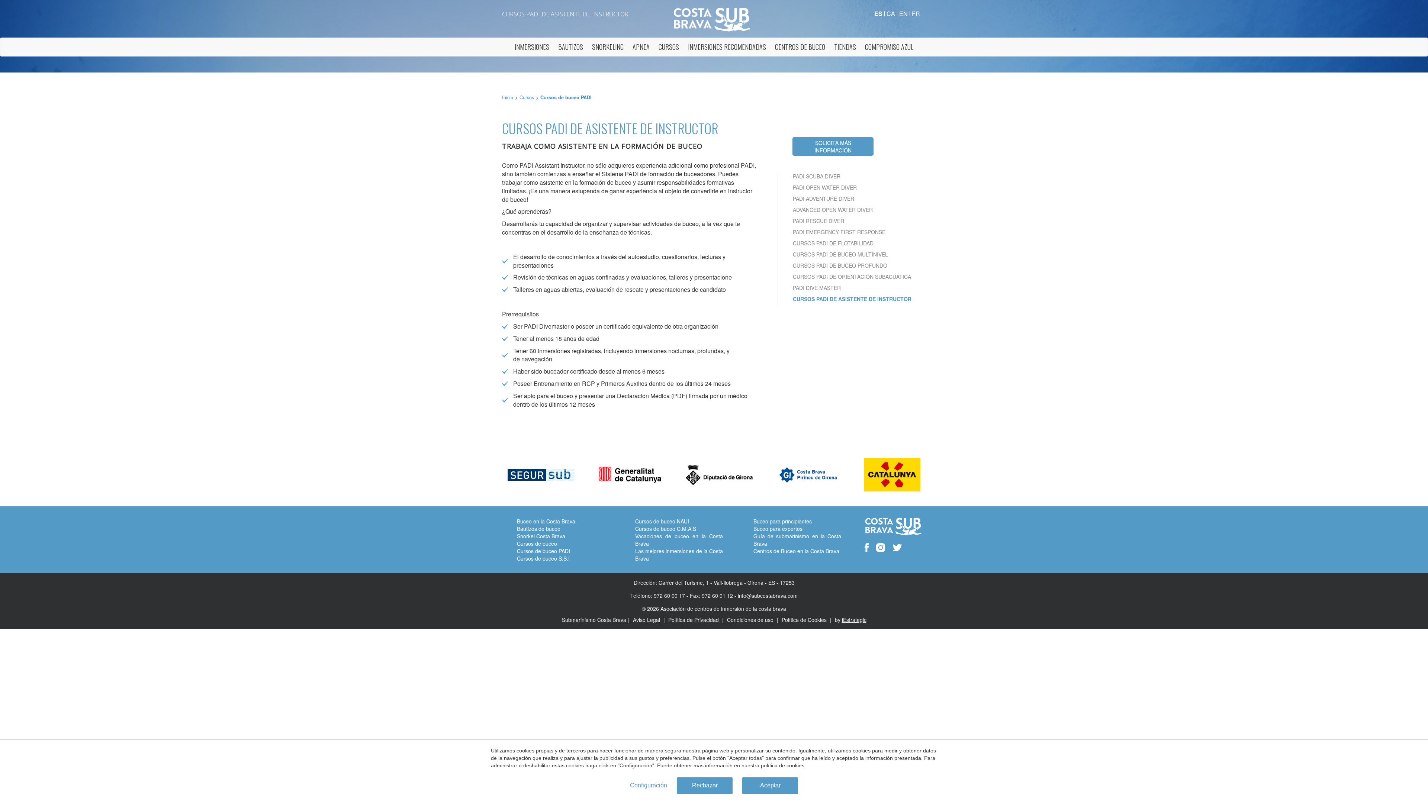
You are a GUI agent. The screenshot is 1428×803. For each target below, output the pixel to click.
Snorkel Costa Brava (541, 536)
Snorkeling (608, 47)
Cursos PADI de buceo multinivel (840, 254)
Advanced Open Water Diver (833, 209)
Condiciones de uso (751, 619)
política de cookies (782, 765)
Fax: (695, 595)
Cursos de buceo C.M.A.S (665, 528)
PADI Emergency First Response (839, 232)
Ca (891, 13)
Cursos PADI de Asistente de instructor (852, 299)
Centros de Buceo (800, 47)
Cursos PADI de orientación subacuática (852, 276)
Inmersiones (532, 47)
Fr (916, 13)
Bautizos (570, 47)
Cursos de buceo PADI (566, 97)
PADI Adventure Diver (823, 198)
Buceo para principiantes (782, 521)
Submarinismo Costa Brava (594, 619)
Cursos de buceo (537, 543)
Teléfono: (641, 595)
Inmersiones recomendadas (727, 47)
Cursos (669, 47)
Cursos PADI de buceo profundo (840, 265)
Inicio (507, 97)
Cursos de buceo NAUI (662, 521)
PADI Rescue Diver (818, 221)
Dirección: (645, 582)
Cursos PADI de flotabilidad (833, 243)
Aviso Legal (647, 619)
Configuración (648, 785)
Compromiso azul (889, 47)
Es (878, 13)
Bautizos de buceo (538, 528)
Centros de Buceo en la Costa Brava (796, 551)
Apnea (641, 47)
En (903, 13)
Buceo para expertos (778, 528)
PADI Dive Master (817, 287)
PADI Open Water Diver (825, 187)
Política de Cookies (805, 619)
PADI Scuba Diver (816, 176)
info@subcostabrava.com (768, 595)
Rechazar (705, 785)
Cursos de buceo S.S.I (543, 558)
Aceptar (770, 785)
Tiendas (845, 47)
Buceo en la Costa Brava (546, 521)
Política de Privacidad (694, 619)
